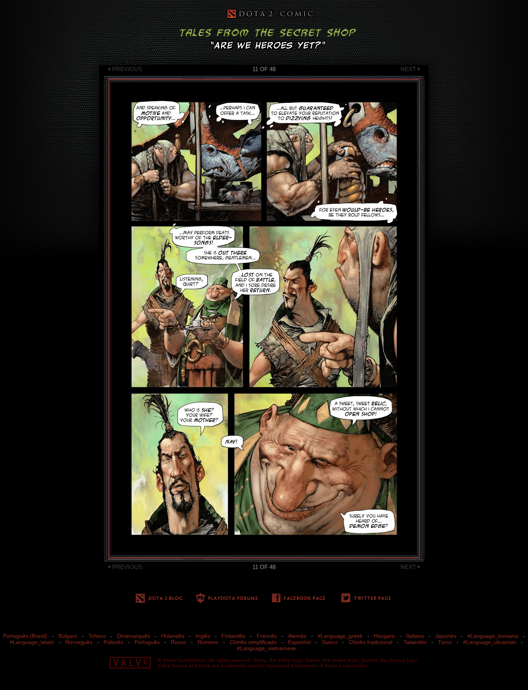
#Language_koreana (492, 636)
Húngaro (384, 636)
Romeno (208, 642)
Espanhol (299, 642)
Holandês (172, 636)
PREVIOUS (127, 69)
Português (147, 642)
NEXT (408, 69)
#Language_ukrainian (489, 642)
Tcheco (97, 636)
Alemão (297, 636)
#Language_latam (32, 642)
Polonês (113, 642)
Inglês (203, 636)
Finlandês (233, 636)
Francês (267, 636)
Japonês (445, 636)
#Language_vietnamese (266, 648)
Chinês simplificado (253, 642)
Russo (178, 642)
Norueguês (78, 642)
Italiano (415, 636)
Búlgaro (67, 636)
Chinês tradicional (370, 642)
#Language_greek (340, 636)
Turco (445, 642)
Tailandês (415, 642)
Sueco (329, 642)
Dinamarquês (133, 636)
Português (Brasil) (25, 636)
